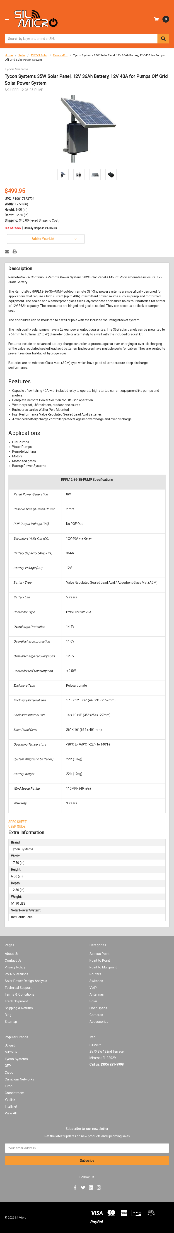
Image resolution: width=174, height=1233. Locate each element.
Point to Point (99, 960)
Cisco (9, 1073)
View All (11, 1113)
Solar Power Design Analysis (26, 981)
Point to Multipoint (103, 967)
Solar (93, 1001)
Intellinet (11, 1106)
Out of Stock (31, 228)
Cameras (96, 1015)
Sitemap (11, 1022)
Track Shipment (16, 1001)
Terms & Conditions (19, 994)
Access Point (99, 954)
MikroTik (11, 1052)
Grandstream (14, 1093)
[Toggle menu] (7, 19)
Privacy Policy (15, 967)
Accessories (98, 1022)
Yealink (10, 1100)
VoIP (93, 988)
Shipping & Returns (19, 1008)
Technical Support (18, 988)
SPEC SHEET (17, 822)
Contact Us (13, 960)
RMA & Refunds (16, 974)
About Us (12, 954)
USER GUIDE (17, 826)
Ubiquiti (10, 1045)
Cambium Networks (19, 1079)
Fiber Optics (98, 1008)
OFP (8, 1066)
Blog (8, 1015)
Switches (96, 981)
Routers (95, 974)
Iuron (8, 1086)
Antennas (96, 994)
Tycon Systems (16, 1059)
